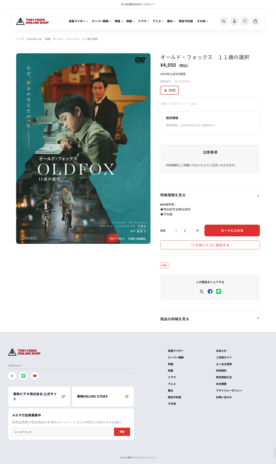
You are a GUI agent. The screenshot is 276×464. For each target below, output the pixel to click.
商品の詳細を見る (174, 318)
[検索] (223, 21)
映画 (47, 39)
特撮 (170, 364)
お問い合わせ (224, 397)
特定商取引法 (224, 377)
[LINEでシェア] (218, 291)
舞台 (170, 390)
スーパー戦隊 (176, 357)
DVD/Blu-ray (34, 39)
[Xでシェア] (201, 291)
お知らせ (221, 351)
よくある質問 (224, 364)
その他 (172, 403)
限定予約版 (174, 397)
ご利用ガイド (224, 357)
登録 (122, 431)
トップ (20, 39)
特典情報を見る (173, 194)
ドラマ (172, 377)
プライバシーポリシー (229, 390)
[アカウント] (234, 21)
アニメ (172, 384)
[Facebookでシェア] (210, 291)
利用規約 (221, 370)
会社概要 (221, 384)
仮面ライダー (175, 351)
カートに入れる (232, 230)
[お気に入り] (244, 21)
